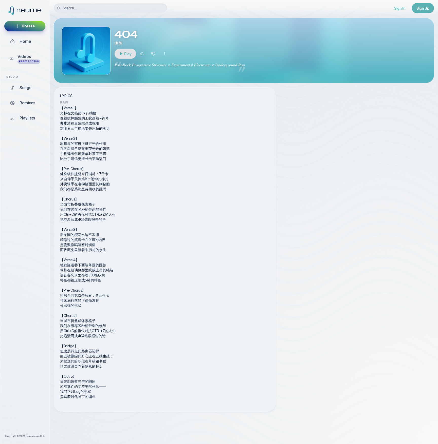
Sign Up (422, 8)
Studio (12, 76)
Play (128, 55)
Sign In (399, 8)
